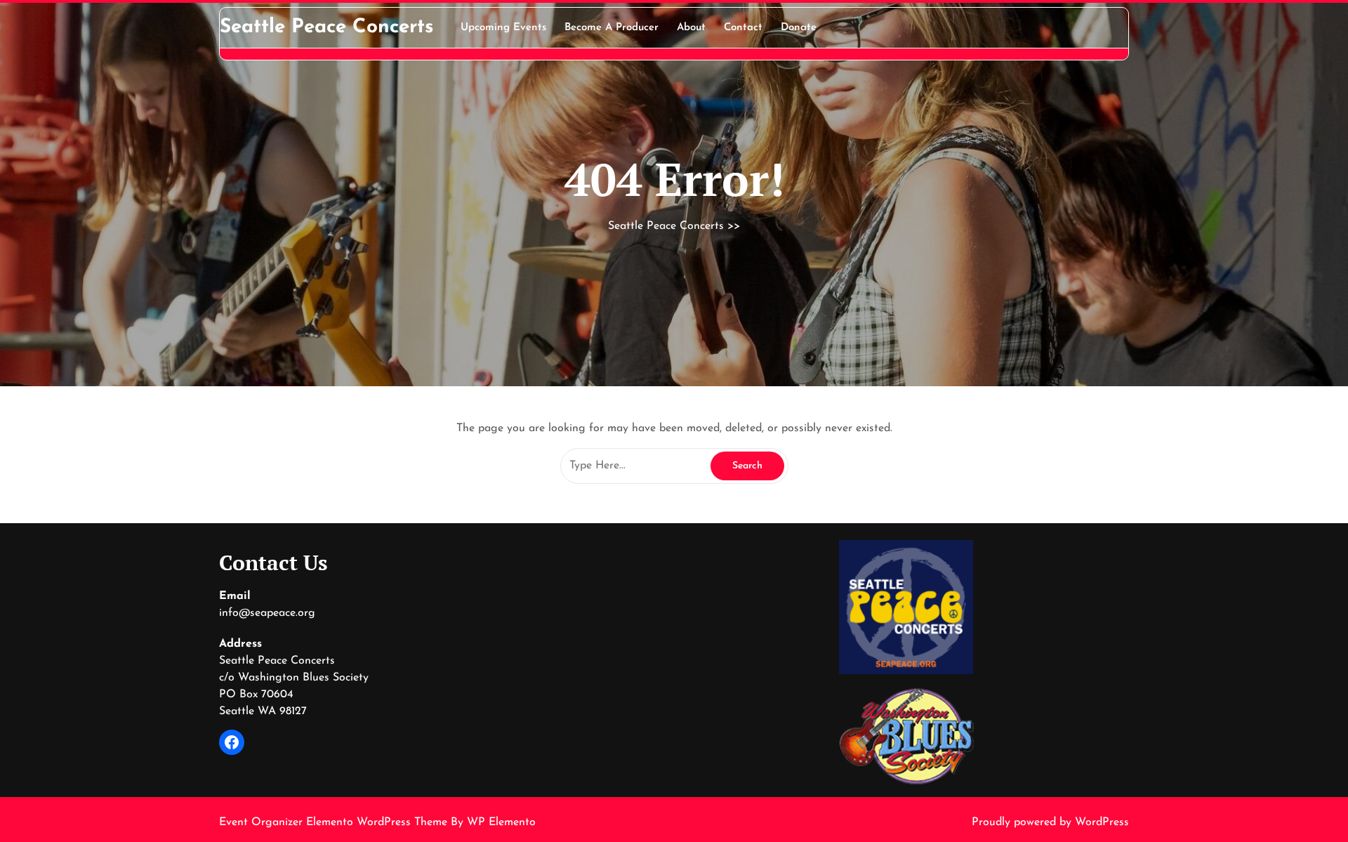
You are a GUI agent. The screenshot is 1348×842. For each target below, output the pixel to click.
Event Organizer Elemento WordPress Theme (335, 822)
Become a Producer (611, 27)
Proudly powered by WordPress (1050, 822)
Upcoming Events (503, 27)
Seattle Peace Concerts (327, 27)
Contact (743, 27)
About (691, 27)
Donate (799, 27)
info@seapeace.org (267, 613)
